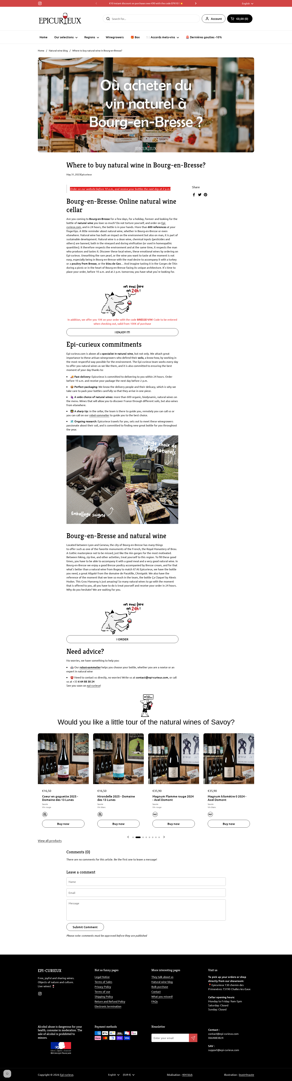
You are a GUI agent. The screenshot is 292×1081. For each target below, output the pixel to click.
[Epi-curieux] (60, 18)
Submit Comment (85, 927)
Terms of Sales (103, 981)
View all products (50, 840)
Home (41, 50)
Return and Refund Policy (110, 1001)
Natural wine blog (58, 50)
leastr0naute (246, 1074)
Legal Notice (102, 976)
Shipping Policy (104, 996)
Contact (156, 991)
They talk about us (162, 976)
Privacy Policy (103, 986)
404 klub (187, 1074)
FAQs (154, 1001)
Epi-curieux (66, 1074)
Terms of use (102, 991)
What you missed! (162, 996)
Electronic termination (108, 1006)
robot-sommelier (99, 415)
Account (216, 19)
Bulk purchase (159, 986)
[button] (239, 18)
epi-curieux (93, 685)
